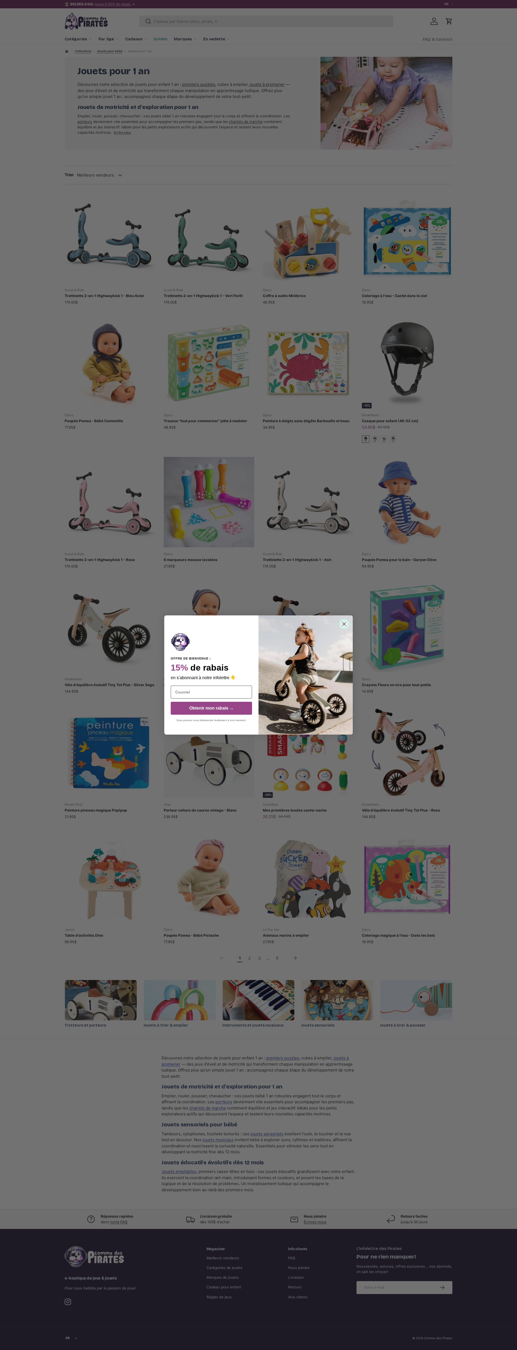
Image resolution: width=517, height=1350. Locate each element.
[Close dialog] (344, 624)
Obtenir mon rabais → (211, 708)
